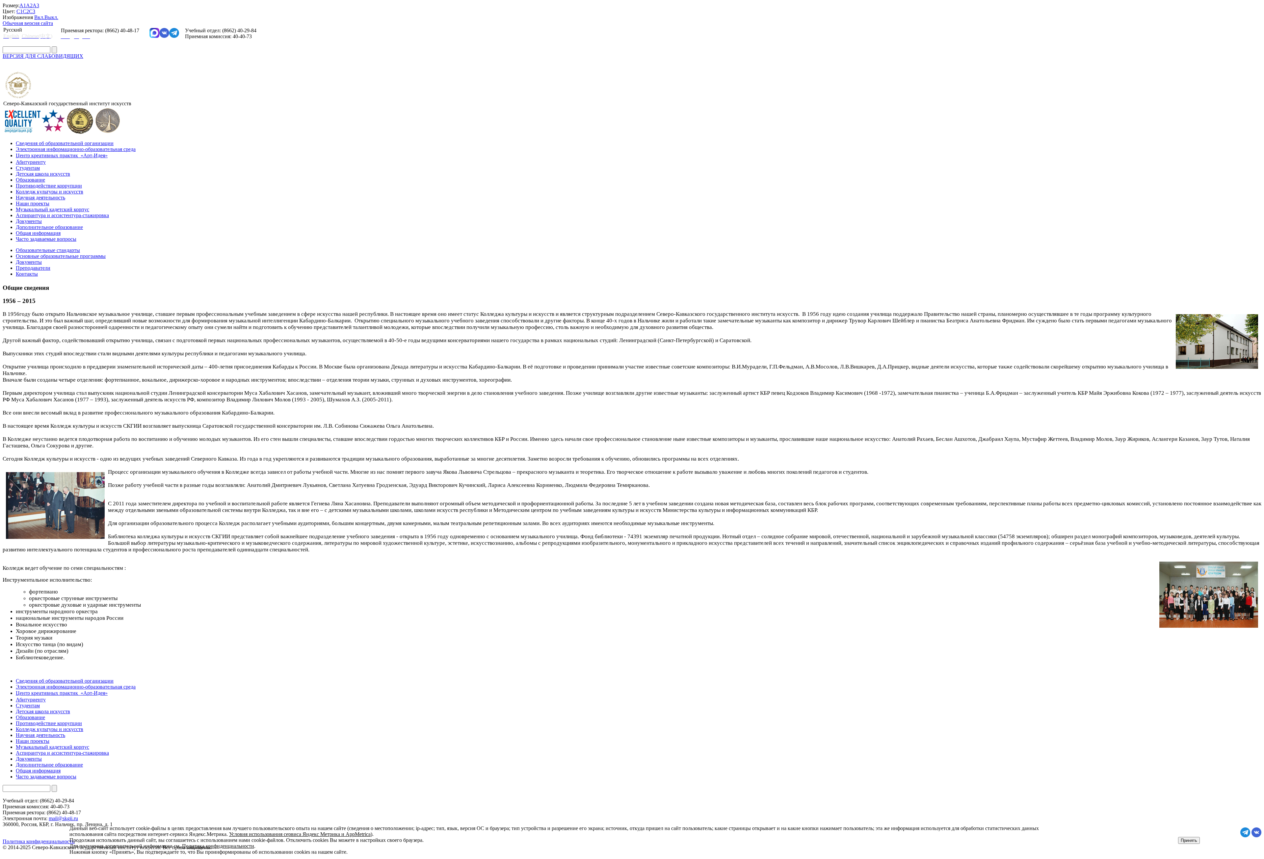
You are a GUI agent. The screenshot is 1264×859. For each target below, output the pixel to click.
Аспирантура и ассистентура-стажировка (62, 215)
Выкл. (51, 17)
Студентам (28, 168)
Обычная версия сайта (28, 23)
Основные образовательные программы (61, 256)
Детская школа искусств (43, 174)
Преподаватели (33, 268)
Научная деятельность (40, 197)
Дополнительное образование (49, 227)
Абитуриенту (31, 162)
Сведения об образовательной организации (65, 143)
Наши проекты (32, 203)
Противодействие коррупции (49, 186)
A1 (22, 5)
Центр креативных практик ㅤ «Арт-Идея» (62, 155)
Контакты (27, 274)
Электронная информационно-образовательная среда (76, 149)
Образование (30, 180)
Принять (1189, 840)
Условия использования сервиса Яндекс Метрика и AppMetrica (300, 834)
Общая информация (38, 233)
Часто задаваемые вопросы (46, 239)
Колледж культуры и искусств (49, 191)
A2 (29, 5)
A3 (36, 5)
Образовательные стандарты (48, 250)
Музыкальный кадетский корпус (52, 209)
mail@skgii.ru (63, 818)
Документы (29, 221)
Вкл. (39, 17)
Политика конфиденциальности (218, 846)
